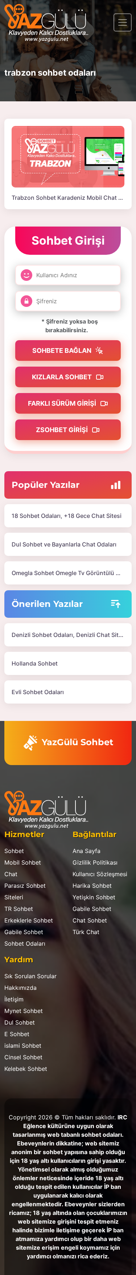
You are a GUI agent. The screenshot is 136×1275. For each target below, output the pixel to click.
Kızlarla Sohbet (62, 377)
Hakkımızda (20, 987)
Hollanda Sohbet (35, 663)
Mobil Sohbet (22, 862)
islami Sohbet (22, 1045)
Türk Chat (86, 932)
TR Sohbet (18, 908)
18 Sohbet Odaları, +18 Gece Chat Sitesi (66, 515)
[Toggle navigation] (123, 22)
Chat (10, 874)
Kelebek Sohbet (25, 1068)
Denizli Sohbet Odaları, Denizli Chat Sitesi (69, 634)
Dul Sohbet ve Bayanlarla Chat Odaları (64, 544)
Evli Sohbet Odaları (38, 692)
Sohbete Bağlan (62, 350)
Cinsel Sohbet (23, 1057)
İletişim (14, 999)
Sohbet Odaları (24, 943)
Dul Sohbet (19, 1022)
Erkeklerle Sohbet (28, 920)
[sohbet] (49, 22)
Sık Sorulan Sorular (30, 976)
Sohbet (14, 850)
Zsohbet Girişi (62, 430)
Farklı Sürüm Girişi (63, 403)
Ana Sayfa (86, 850)
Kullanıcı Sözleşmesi (100, 874)
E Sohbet (16, 1034)
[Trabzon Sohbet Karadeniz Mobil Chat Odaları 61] (68, 156)
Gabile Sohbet (23, 932)
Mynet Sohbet (23, 1010)
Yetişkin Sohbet (94, 897)
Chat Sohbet (90, 920)
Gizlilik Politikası (95, 862)
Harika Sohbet (92, 885)
